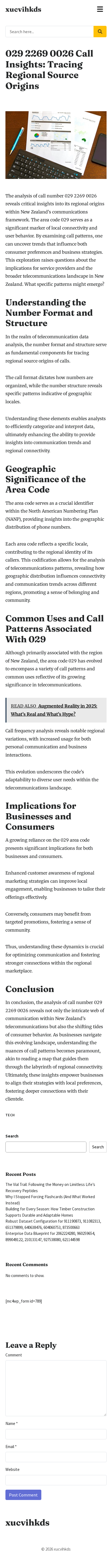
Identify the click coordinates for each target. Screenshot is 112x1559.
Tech (10, 1115)
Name (11, 1423)
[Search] (100, 31)
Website (12, 1469)
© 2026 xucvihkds (56, 1549)
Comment (13, 1354)
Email (11, 1446)
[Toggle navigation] (100, 9)
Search (11, 1136)
